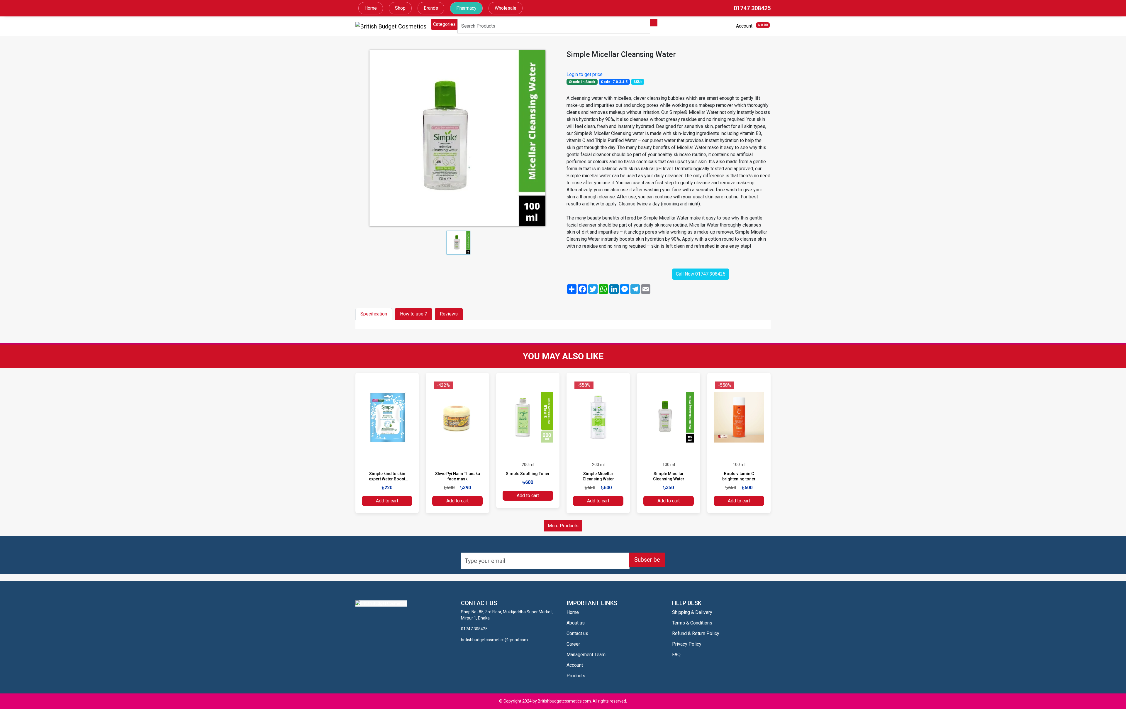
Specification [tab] (373, 314)
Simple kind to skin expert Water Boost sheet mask (387, 479)
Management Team (586, 654)
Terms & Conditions (692, 623)
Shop (400, 8)
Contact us (577, 633)
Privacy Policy (686, 644)
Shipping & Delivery (692, 612)
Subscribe (647, 559)
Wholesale (505, 8)
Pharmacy (466, 8)
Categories (444, 24)
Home (370, 8)
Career (573, 644)
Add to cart (387, 501)
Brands (431, 8)
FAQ (676, 654)
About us (576, 623)
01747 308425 (752, 8)
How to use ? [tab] (413, 314)
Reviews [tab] (449, 314)
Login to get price (585, 74)
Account (744, 26)
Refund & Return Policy (695, 633)
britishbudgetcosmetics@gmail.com (494, 639)
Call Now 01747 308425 (700, 274)
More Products (563, 526)
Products (576, 675)
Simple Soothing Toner (528, 473)
